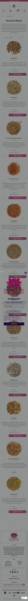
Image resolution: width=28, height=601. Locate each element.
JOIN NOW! (14, 324)
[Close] (25, 272)
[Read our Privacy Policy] (23, 315)
